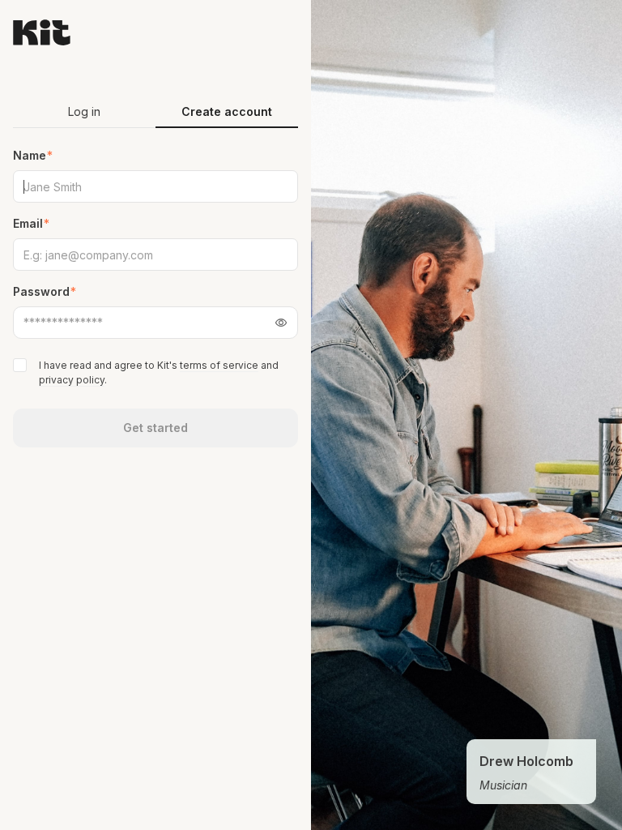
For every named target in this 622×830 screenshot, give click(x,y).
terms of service (219, 365)
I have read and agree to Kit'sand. (159, 372)
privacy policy (71, 380)
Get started (155, 427)
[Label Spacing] (21, 365)
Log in (84, 111)
